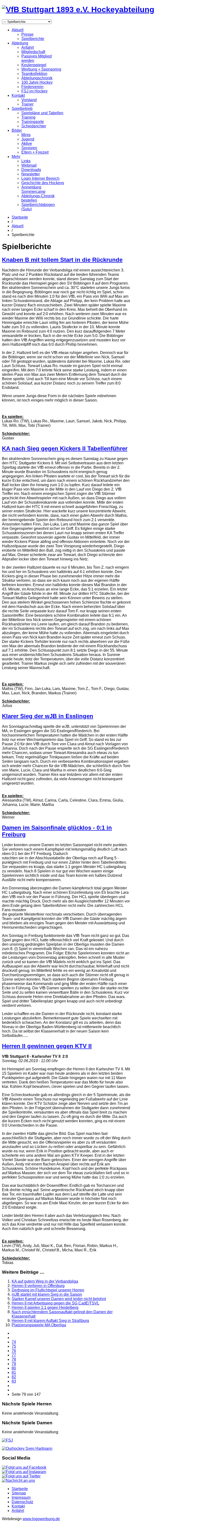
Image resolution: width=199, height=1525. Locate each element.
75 (14, 1346)
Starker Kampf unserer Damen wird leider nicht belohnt (59, 1299)
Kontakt (18, 95)
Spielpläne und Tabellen (42, 113)
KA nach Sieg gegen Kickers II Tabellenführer (64, 448)
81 (14, 1372)
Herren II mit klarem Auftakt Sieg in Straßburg (50, 1321)
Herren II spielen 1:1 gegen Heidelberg (45, 1307)
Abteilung (20, 43)
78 (14, 1359)
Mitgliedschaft (33, 52)
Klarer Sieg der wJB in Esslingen (47, 716)
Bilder (17, 130)
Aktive (26, 143)
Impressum (21, 1497)
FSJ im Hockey (34, 91)
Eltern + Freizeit (35, 152)
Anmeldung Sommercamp (33, 189)
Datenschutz (22, 1502)
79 (14, 1364)
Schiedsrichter (33, 126)
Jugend (27, 139)
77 (14, 1355)
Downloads (31, 170)
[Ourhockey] (27, 1448)
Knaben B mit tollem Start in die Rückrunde (62, 259)
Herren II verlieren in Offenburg (38, 1286)
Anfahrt (27, 47)
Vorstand (29, 100)
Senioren (29, 148)
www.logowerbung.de (41, 1519)
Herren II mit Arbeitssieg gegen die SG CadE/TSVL (55, 1303)
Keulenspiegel (33, 65)
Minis (26, 135)
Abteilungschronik (36, 78)
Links (26, 161)
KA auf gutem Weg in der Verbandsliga (45, 1281)
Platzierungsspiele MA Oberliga (39, 1325)
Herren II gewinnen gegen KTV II (47, 1046)
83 (14, 1381)
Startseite (20, 217)
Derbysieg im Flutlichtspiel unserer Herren (48, 1290)
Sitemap (19, 1493)
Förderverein (32, 87)
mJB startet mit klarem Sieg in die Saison (47, 1294)
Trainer (27, 104)
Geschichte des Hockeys (42, 183)
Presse (27, 34)
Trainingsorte (32, 122)
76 (14, 1351)
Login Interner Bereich (40, 178)
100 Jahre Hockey (37, 82)
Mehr (16, 157)
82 (14, 1377)
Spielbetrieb (22, 109)
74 (14, 1342)
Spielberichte (32, 39)
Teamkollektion (34, 74)
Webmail (29, 165)
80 (14, 1368)
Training (28, 117)
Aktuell (18, 30)
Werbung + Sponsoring (41, 69)
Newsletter (30, 174)
